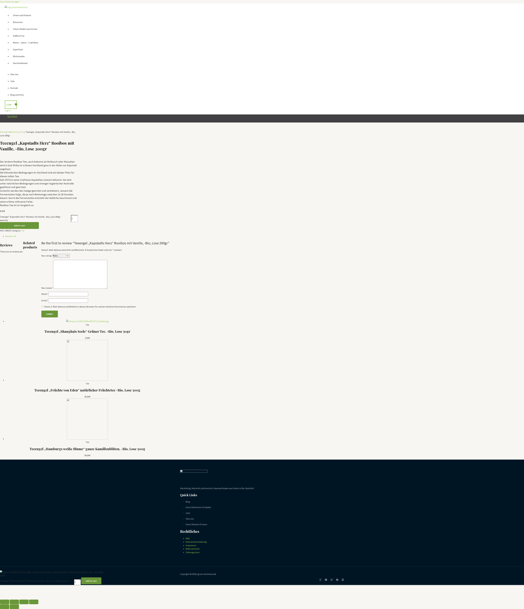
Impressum (191, 545)
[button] (11, 116)
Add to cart (19, 225)
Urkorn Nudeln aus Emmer (25, 29)
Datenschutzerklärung (196, 541)
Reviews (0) (10, 236)
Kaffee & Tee (18, 35)
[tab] (87, 236)
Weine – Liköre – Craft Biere (25, 42)
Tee (22, 132)
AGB (188, 538)
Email (44, 300)
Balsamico (18, 22)
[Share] (14, 602)
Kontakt (14, 88)
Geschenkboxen (20, 63)
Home (3, 132)
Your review (47, 288)
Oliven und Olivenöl (22, 15)
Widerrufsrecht (193, 548)
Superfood (18, 49)
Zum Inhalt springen (9, 1)
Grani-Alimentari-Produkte (198, 507)
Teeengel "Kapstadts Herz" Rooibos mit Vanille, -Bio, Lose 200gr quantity (30, 218)
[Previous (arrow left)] (4, 606)
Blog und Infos (17, 94)
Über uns (14, 74)
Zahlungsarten (193, 552)
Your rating (47, 255)
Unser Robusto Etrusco (196, 524)
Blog (188, 501)
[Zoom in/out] (33, 602)
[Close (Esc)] (4, 602)
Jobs (12, 81)
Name (44, 294)
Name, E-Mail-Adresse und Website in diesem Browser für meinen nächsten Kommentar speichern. (90, 306)
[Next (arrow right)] (14, 606)
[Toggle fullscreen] (24, 602)
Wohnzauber (19, 56)
